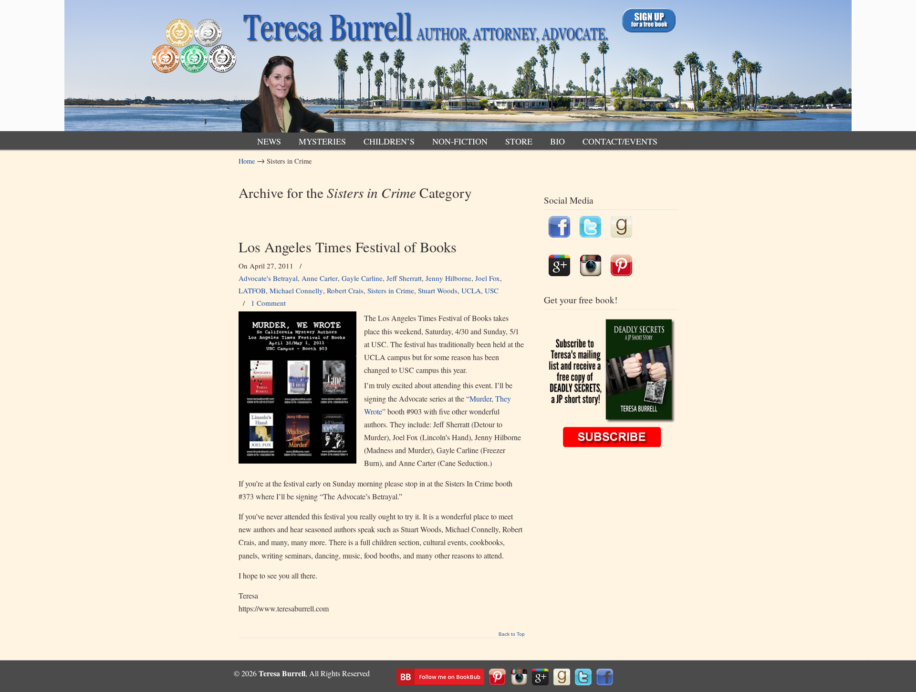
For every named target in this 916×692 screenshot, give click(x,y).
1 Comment (268, 303)
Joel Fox (487, 278)
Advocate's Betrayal (268, 278)
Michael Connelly (296, 290)
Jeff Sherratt (404, 278)
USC (492, 290)
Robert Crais (345, 290)
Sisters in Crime (390, 290)
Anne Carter (320, 278)
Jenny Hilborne (448, 278)
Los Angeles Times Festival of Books (348, 247)
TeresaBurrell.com (423, 68)
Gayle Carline (362, 278)
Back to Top (512, 634)
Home (247, 160)
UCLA (471, 290)
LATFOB (252, 290)
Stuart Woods (438, 290)
